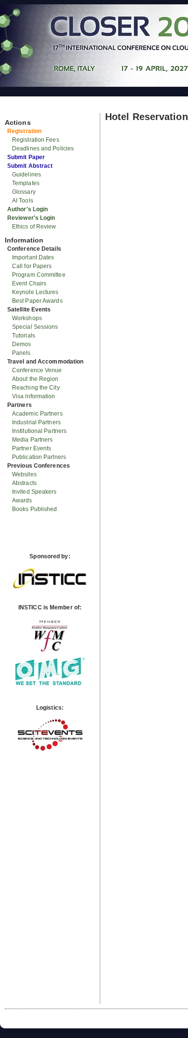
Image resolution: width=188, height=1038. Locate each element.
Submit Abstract (30, 165)
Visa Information (33, 396)
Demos (21, 344)
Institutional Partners (39, 431)
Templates (26, 183)
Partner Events (31, 448)
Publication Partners (39, 457)
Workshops (27, 318)
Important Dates (33, 257)
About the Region (35, 379)
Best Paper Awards (37, 300)
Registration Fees (35, 139)
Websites (24, 474)
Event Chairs (29, 283)
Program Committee (39, 274)
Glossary (24, 192)
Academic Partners (37, 413)
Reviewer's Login (31, 218)
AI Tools (22, 200)
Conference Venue (37, 370)
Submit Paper (26, 157)
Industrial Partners (36, 422)
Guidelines (26, 174)
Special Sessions (35, 327)
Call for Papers (32, 266)
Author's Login (27, 209)
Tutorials (23, 335)
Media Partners (32, 439)
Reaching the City (36, 387)
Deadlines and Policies (43, 148)
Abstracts (24, 483)
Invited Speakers (34, 491)
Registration (24, 131)
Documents (15, 109)
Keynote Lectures (35, 292)
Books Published (34, 509)
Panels (21, 353)
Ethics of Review (34, 226)
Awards (22, 500)
